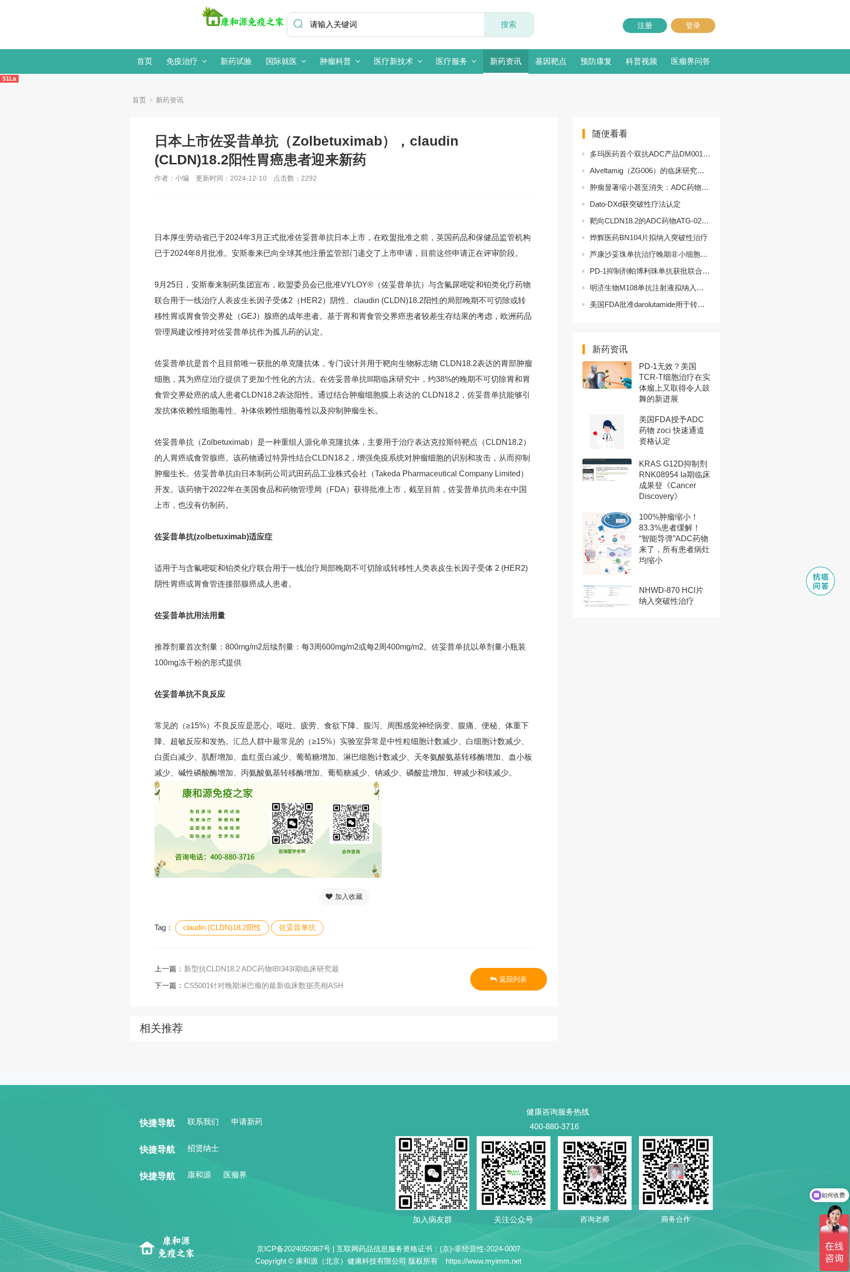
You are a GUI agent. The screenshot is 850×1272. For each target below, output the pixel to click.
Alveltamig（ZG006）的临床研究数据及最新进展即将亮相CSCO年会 (650, 170)
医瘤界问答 (690, 61)
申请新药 (247, 1121)
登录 (693, 25)
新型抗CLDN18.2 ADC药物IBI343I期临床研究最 (261, 968)
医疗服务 (451, 61)
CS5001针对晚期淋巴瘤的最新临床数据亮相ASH (263, 985)
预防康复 (596, 61)
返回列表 (513, 979)
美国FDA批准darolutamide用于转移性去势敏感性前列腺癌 (650, 304)
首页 (144, 61)
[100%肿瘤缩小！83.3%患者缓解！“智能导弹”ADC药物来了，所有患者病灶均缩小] (607, 543)
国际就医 (281, 61)
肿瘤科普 (335, 61)
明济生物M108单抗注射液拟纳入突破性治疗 (650, 287)
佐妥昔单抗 (297, 927)
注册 (645, 25)
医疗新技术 (393, 61)
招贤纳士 (203, 1148)
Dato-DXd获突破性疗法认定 (635, 204)
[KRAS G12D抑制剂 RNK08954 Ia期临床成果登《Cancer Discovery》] (607, 470)
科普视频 (641, 61)
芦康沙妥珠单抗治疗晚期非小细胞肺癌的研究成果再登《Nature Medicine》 (650, 254)
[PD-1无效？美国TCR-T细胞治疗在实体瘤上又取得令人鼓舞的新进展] (607, 375)
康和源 (199, 1175)
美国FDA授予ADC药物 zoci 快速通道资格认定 (671, 430)
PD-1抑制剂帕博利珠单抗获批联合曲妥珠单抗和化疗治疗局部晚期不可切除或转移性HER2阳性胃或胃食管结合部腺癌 (650, 271)
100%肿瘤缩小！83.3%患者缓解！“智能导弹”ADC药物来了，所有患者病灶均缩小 (674, 538)
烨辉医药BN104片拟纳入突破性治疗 (649, 237)
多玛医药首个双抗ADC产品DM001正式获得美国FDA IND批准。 (650, 154)
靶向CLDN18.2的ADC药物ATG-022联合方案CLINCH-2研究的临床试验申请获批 (650, 221)
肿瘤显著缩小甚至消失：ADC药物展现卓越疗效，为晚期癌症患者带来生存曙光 (650, 187)
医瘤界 (235, 1175)
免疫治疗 (182, 61)
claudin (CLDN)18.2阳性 (222, 927)
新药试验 (236, 61)
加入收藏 (349, 896)
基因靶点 (551, 61)
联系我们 (203, 1121)
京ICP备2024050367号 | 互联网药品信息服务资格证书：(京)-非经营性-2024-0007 (388, 1248)
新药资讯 (505, 61)
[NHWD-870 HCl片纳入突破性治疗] (607, 596)
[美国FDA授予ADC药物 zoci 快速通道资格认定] (607, 431)
